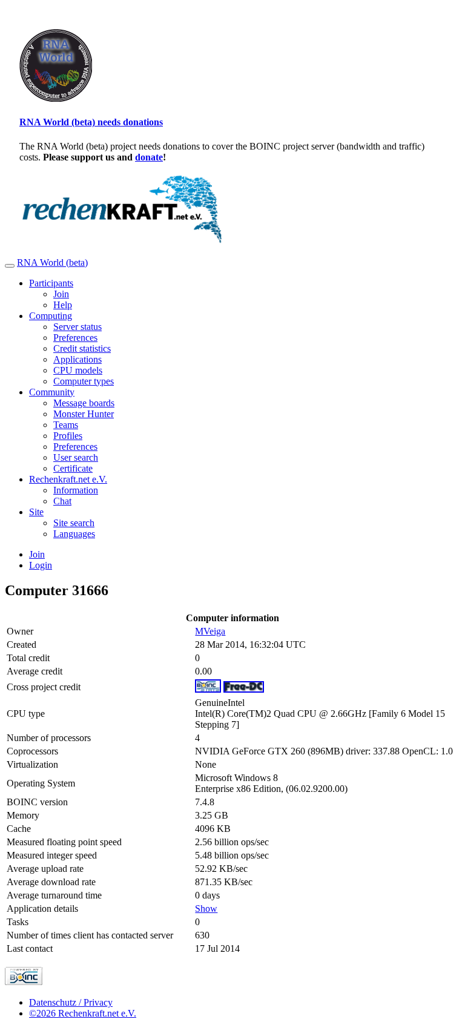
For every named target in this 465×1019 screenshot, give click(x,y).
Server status (77, 327)
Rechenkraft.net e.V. (68, 479)
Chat (62, 501)
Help (62, 305)
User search (75, 457)
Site (36, 512)
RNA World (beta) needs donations (91, 122)
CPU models (77, 370)
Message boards (83, 403)
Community (51, 392)
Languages (74, 534)
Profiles (67, 435)
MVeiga (210, 631)
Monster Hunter (83, 414)
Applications (77, 359)
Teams (65, 425)
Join (61, 294)
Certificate (73, 468)
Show (206, 908)
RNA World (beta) (52, 262)
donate (149, 157)
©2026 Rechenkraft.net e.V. (82, 1013)
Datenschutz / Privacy (71, 1002)
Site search (73, 523)
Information (75, 490)
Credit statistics (82, 348)
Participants (51, 283)
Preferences (75, 337)
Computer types (83, 381)
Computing (50, 316)
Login (40, 565)
